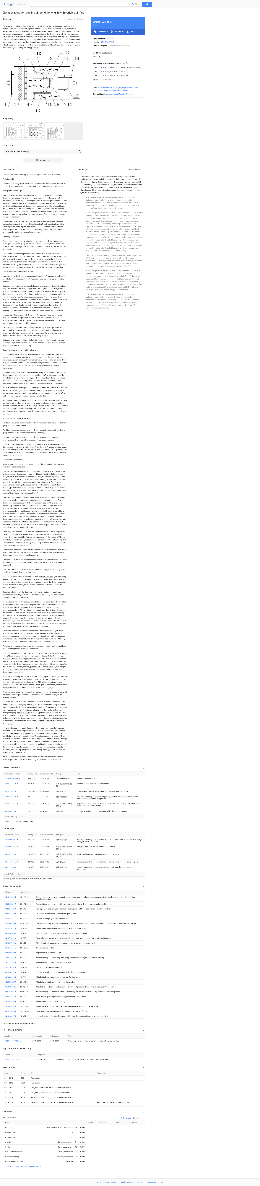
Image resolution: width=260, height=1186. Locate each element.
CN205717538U (10, 914)
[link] (8, 1127)
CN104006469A (10, 840)
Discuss (129, 94)
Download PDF (102, 32)
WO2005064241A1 (11, 779)
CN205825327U (10, 982)
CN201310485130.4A (12, 1041)
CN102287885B (10, 897)
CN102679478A (10, 943)
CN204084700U (10, 923)
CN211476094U (10, 962)
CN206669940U (10, 977)
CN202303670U (10, 1011)
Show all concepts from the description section (23, 1166)
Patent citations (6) (104, 88)
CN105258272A (10, 919)
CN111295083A (10, 867)
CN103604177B (10, 1016)
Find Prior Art (119, 32)
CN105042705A (10, 846)
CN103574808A (10, 933)
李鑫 (106, 42)
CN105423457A (10, 948)
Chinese (110, 38)
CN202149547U (10, 958)
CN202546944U (10, 997)
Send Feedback (111, 1182)
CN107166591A (10, 938)
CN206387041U (10, 1006)
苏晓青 (111, 42)
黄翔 (102, 42)
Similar (132, 32)
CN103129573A (10, 803)
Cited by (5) (117, 88)
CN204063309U (10, 953)
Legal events (127, 88)
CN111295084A (10, 862)
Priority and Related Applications (115, 90)
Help (161, 1182)
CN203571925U (10, 811)
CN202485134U (10, 797)
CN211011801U (10, 967)
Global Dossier (119, 94)
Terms (139, 1182)
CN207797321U (10, 928)
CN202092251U (10, 904)
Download (127, 1118)
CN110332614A (10, 854)
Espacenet (108, 94)
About (99, 1182)
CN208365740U (10, 1001)
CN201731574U (10, 784)
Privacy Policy (151, 1182)
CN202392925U (10, 791)
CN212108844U (10, 992)
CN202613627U (10, 909)
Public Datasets (127, 1182)
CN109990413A (10, 987)
